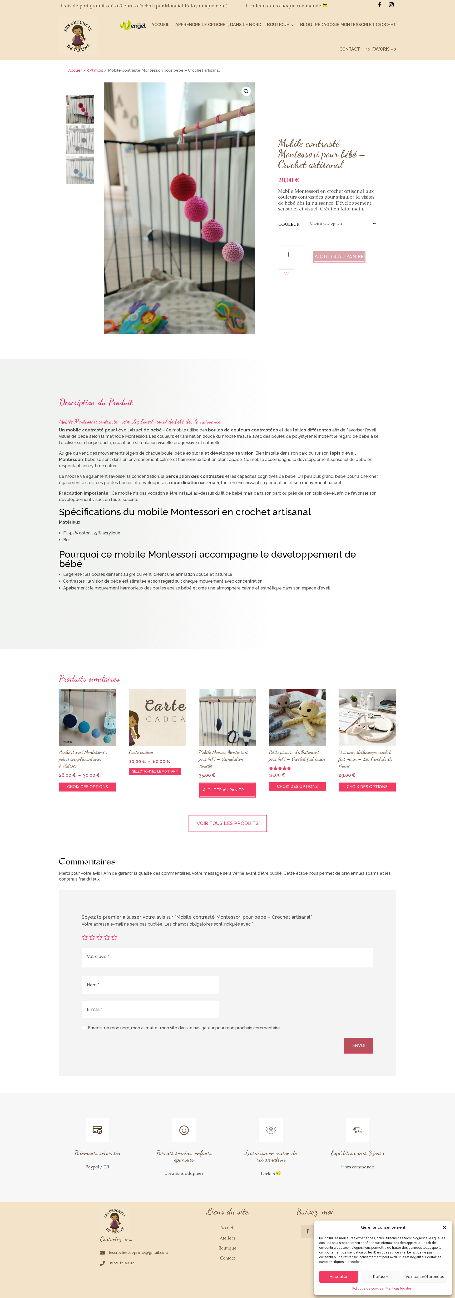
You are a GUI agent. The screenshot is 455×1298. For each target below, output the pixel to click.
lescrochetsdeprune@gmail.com (138, 1252)
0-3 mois (95, 70)
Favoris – (384, 49)
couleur (288, 224)
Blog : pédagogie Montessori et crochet (348, 24)
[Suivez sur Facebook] (379, 4)
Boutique (278, 24)
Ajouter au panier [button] (223, 790)
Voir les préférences (424, 1276)
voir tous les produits (228, 823)
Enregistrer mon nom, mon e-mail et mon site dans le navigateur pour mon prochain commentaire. (184, 1027)
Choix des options (87, 786)
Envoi (358, 1045)
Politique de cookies (367, 1288)
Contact (349, 49)
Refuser (380, 1276)
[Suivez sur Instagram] (391, 4)
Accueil (160, 24)
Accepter (339, 1276)
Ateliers (227, 1238)
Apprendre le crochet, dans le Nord (218, 24)
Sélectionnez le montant (155, 771)
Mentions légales (399, 1288)
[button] (444, 1227)
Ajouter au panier (339, 256)
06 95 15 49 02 (121, 1262)
